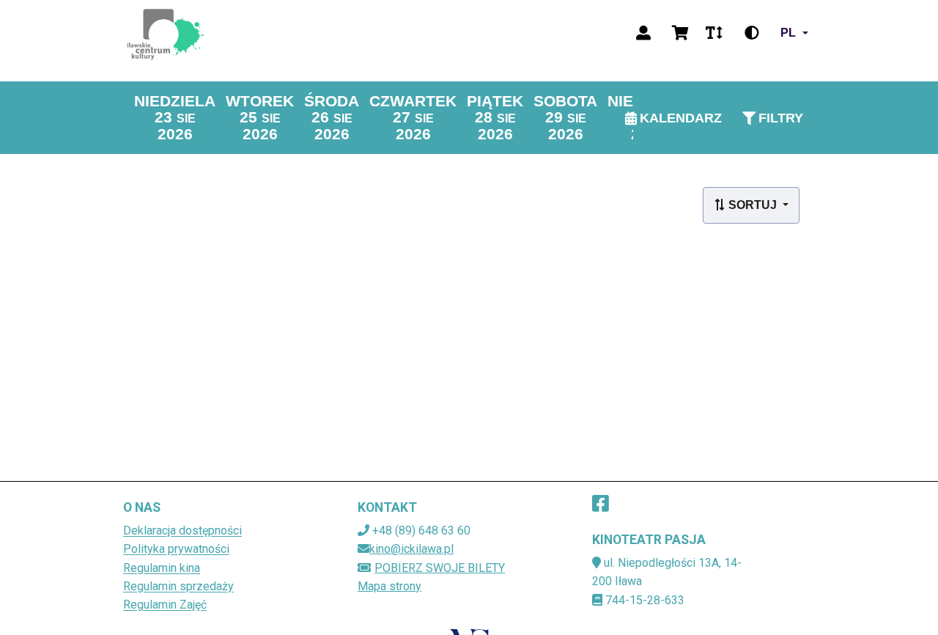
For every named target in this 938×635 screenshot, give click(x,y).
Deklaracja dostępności (182, 530)
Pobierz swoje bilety (439, 568)
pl (788, 32)
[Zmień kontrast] (752, 33)
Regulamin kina (161, 568)
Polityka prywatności (176, 549)
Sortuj (752, 205)
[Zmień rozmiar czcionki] (714, 33)
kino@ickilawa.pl (411, 549)
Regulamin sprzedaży (178, 586)
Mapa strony (389, 586)
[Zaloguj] (643, 33)
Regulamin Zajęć (165, 605)
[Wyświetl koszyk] (680, 33)
